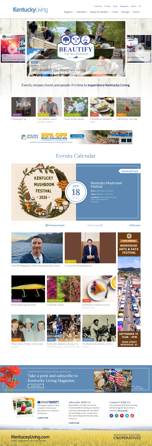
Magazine (124, 6)
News (136, 11)
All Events (135, 225)
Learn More (43, 418)
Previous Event (56, 225)
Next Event (93, 225)
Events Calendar (76, 155)
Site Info (34, 441)
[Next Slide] (139, 49)
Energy (125, 11)
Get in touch (122, 411)
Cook (115, 11)
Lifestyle (81, 11)
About (133, 6)
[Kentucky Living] (30, 9)
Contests (98, 6)
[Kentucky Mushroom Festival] (43, 192)
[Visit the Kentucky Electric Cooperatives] (127, 436)
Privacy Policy (23, 441)
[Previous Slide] (12, 49)
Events (108, 6)
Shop (115, 6)
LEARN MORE (74, 423)
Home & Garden (99, 11)
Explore (68, 11)
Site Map (42, 441)
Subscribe (36, 386)
